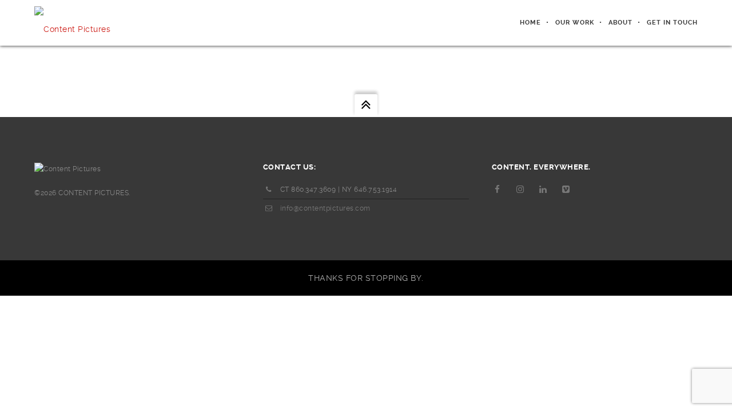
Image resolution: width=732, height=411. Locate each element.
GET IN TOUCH (672, 22)
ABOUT (620, 22)
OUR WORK (574, 22)
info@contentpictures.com (325, 208)
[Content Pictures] (72, 22)
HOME (530, 22)
